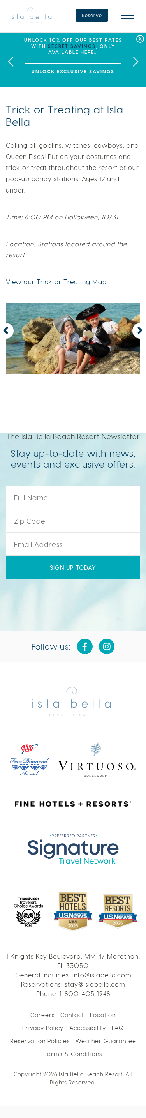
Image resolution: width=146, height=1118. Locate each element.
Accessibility (87, 1027)
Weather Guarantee (106, 1040)
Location (103, 1014)
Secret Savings (72, 46)
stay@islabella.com (95, 984)
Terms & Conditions (73, 1053)
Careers (42, 1014)
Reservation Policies (40, 1040)
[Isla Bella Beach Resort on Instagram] (106, 646)
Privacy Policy (42, 1027)
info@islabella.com (101, 974)
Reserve (92, 15)
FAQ (118, 1027)
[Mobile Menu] (127, 15)
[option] (73, 60)
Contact (72, 1014)
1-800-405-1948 (85, 993)
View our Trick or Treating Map (56, 281)
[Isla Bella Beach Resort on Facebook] (85, 646)
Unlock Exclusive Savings (73, 71)
